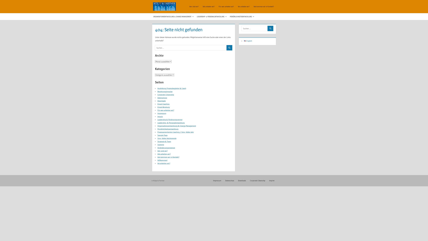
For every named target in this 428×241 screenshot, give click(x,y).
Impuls (160, 116)
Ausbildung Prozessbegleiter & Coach (171, 88)
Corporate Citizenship (165, 94)
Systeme (160, 144)
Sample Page (162, 135)
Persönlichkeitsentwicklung (241, 17)
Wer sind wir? (194, 6)
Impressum (161, 113)
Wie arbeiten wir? (209, 6)
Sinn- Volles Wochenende (166, 138)
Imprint (271, 181)
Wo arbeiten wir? (244, 6)
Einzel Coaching (163, 104)
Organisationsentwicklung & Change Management (172, 17)
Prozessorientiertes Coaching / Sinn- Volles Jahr (175, 132)
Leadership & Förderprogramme (169, 119)
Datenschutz (162, 98)
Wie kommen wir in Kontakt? (264, 6)
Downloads (161, 101)
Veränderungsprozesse (166, 148)
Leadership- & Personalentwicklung (210, 17)
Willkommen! (162, 160)
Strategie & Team (164, 141)
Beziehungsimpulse (164, 91)
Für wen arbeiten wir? (226, 6)
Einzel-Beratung (163, 107)
